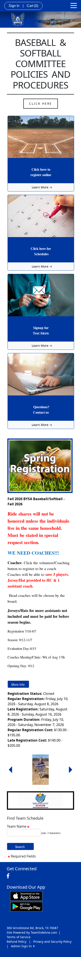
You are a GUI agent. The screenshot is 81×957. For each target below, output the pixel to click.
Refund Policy (16, 941)
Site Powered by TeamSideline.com (32, 932)
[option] (40, 770)
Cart (32, 6)
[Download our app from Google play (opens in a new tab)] (26, 906)
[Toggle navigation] (73, 5)
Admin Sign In (22, 946)
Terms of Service (18, 937)
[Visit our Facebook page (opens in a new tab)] (9, 876)
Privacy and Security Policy (52, 941)
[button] (10, 770)
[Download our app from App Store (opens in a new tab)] (26, 895)
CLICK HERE (40, 103)
